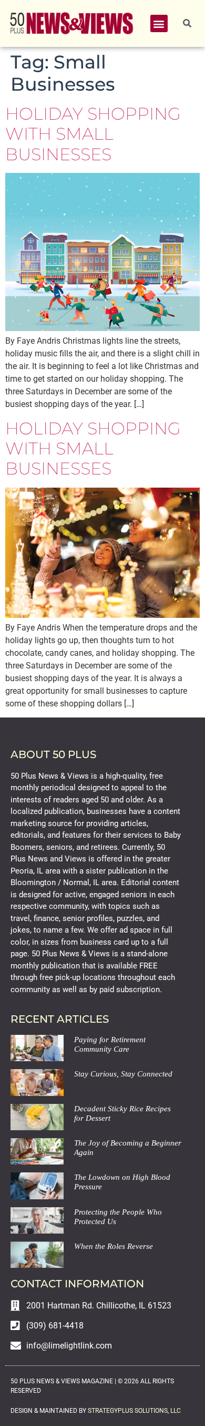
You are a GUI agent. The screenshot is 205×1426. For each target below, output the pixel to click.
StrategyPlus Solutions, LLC (134, 1410)
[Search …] (187, 23)
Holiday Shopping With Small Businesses (93, 133)
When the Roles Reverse (113, 1246)
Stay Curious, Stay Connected (123, 1074)
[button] (159, 23)
